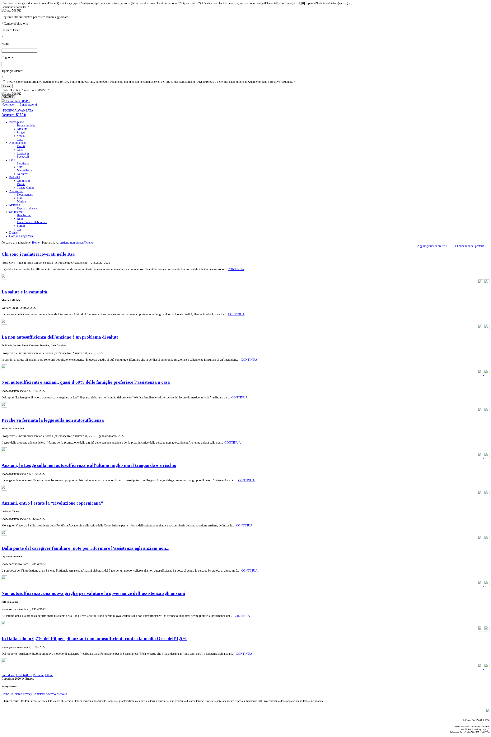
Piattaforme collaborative (32, 222)
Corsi (20, 149)
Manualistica (24, 170)
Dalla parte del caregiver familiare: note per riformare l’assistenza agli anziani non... (85, 548)
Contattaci (39, 694)
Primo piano (16, 122)
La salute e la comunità (24, 291)
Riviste (21, 184)
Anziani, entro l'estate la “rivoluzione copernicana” (52, 503)
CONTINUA (236, 269)
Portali (21, 225)
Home (36, 242)
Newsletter (8, 104)
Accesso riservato (56, 694)
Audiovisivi (16, 191)
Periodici (14, 177)
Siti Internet (16, 211)
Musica (21, 201)
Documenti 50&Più (14, 114)
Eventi (21, 146)
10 (30, 675)
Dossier (13, 232)
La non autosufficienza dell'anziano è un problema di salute (60, 337)
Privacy (27, 694)
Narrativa (22, 173)
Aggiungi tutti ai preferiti (433, 246)
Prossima (38, 675)
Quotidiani (23, 180)
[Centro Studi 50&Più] (16, 101)
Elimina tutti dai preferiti (471, 246)
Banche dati (24, 215)
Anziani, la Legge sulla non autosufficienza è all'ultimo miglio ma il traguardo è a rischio (89, 465)
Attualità (22, 129)
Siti (19, 229)
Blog (20, 218)
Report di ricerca (27, 208)
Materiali (14, 205)
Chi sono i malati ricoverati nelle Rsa (38, 254)
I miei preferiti (29, 104)
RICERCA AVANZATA (18, 110)
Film (19, 198)
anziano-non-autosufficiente (76, 242)
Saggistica (23, 163)
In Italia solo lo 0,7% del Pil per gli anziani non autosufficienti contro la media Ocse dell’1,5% (94, 638)
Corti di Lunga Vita (21, 236)
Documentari (25, 194)
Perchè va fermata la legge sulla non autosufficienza (53, 420)
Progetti (21, 132)
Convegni (23, 153)
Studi (20, 139)
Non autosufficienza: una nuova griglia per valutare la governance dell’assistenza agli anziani (93, 593)
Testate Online (25, 187)
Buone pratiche (26, 125)
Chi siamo (16, 694)
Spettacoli (23, 156)
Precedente (8, 675)
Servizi (21, 135)
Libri (12, 160)
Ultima (49, 675)
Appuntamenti (17, 142)
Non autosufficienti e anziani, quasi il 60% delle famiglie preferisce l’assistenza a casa (86, 382)
